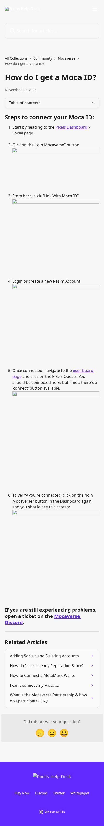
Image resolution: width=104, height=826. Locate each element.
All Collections (16, 58)
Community (42, 58)
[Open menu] (94, 9)
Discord (41, 793)
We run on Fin (55, 812)
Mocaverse (66, 58)
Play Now (22, 793)
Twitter (59, 793)
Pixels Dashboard (71, 127)
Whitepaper (79, 793)
